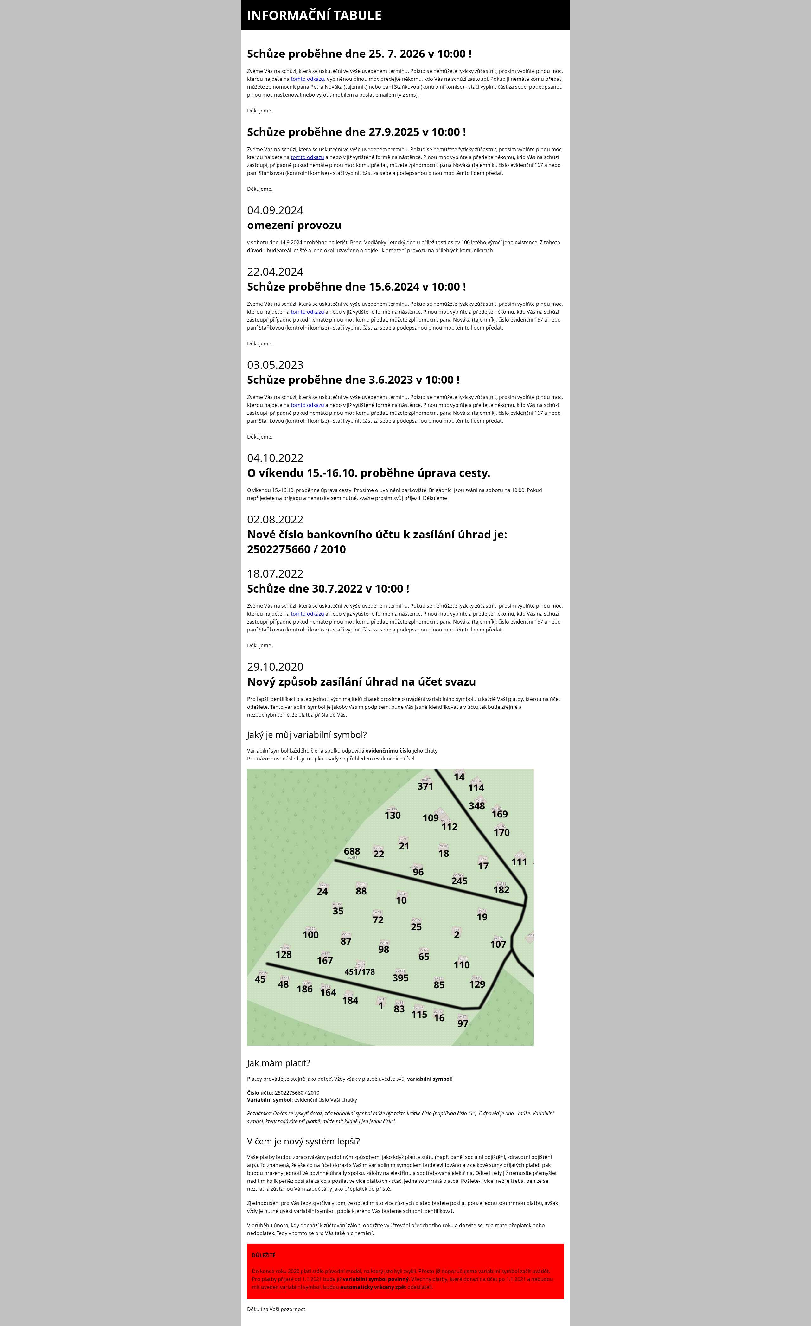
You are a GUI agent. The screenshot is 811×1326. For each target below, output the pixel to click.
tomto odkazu (307, 78)
